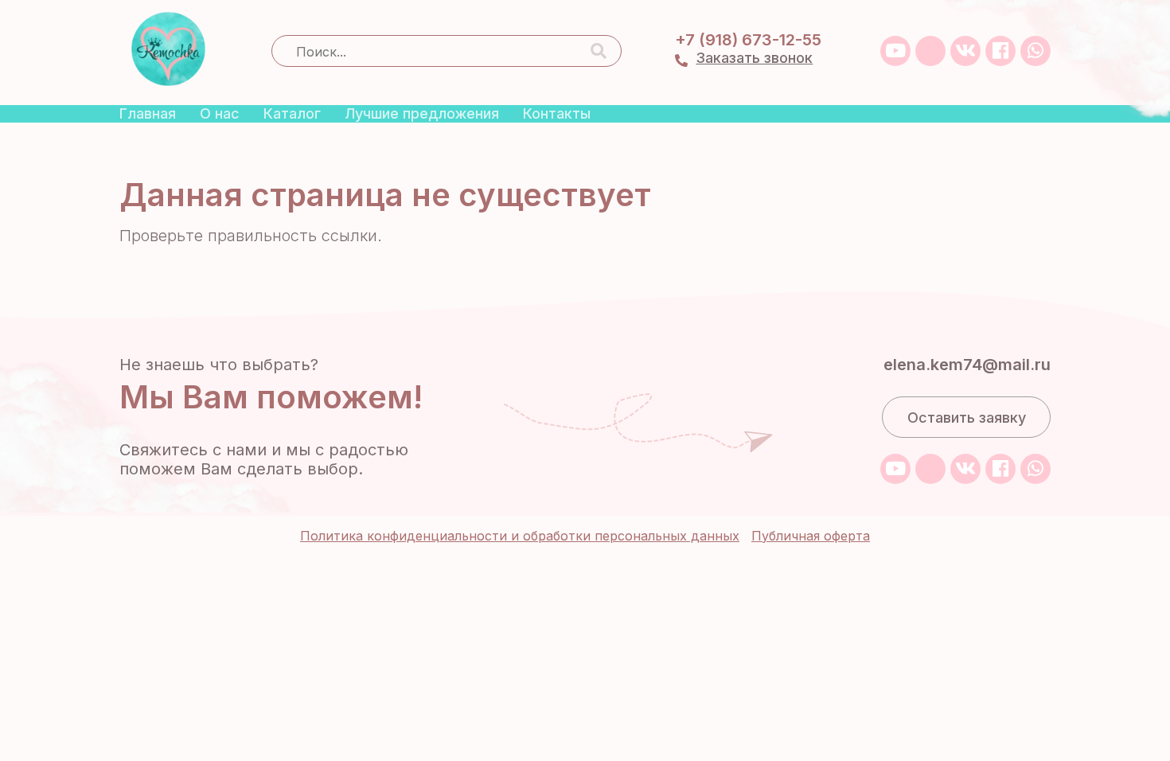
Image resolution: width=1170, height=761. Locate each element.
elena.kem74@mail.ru (967, 364)
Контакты (557, 113)
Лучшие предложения (422, 113)
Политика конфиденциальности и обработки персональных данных (519, 536)
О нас (220, 113)
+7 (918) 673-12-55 (748, 39)
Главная (147, 113)
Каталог (292, 113)
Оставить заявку (966, 417)
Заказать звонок (754, 57)
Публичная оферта (810, 536)
